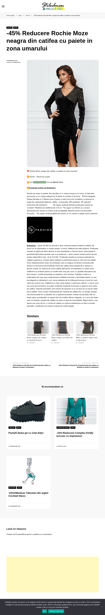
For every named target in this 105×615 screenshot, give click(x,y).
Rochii (9, 27)
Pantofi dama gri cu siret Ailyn (26, 433)
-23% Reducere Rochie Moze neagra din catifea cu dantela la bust (36, 337)
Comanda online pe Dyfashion (42, 188)
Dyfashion (31, 246)
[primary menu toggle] (3, 6)
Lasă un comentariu (14, 62)
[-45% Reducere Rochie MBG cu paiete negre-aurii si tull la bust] (87, 327)
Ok (44, 611)
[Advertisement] (52, 574)
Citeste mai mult (56, 611)
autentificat (21, 534)
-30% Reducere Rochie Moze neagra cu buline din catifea (62, 337)
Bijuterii (12, 487)
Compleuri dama (63, 427)
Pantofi (12, 427)
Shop (15, 27)
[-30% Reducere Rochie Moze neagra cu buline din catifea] (62, 327)
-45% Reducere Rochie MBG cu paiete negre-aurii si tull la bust (86, 337)
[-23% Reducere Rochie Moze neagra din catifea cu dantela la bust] (38, 327)
